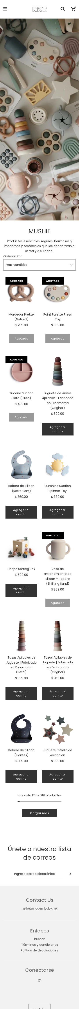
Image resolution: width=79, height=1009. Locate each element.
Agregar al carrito (57, 429)
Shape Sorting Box (21, 569)
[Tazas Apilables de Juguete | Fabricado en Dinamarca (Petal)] (21, 636)
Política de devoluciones (39, 950)
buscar (39, 939)
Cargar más (39, 813)
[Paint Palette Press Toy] (58, 293)
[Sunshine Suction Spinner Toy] (58, 464)
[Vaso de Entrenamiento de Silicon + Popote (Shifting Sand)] (58, 547)
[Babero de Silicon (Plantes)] (21, 728)
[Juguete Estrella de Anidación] (58, 728)
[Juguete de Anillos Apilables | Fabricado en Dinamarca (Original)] (58, 372)
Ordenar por (12, 256)
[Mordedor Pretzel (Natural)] (21, 293)
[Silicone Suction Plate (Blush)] (21, 372)
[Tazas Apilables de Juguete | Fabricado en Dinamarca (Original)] (58, 636)
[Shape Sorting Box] (21, 547)
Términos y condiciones (39, 944)
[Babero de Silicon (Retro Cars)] (21, 464)
